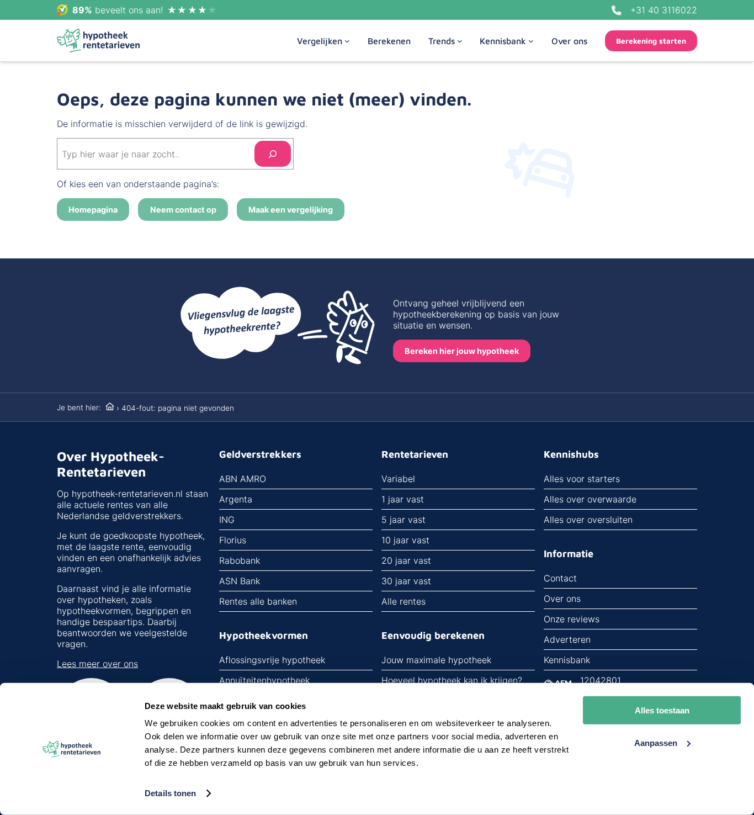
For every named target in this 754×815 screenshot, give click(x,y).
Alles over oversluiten (588, 519)
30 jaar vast (406, 580)
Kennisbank (567, 659)
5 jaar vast (403, 519)
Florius (232, 540)
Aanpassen (655, 742)
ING (227, 519)
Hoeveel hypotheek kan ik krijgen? (451, 680)
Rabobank (239, 560)
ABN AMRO (242, 478)
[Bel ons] (617, 10)
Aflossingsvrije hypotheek (272, 659)
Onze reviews (571, 619)
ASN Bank (239, 580)
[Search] (272, 154)
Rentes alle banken (258, 601)
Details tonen (170, 793)
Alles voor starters (582, 478)
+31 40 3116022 (663, 9)
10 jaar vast (405, 540)
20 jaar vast (406, 560)
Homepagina (93, 209)
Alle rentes (403, 601)
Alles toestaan (662, 710)
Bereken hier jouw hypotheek (462, 351)
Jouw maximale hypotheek (436, 659)
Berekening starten (651, 40)
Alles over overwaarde (590, 499)
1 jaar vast (402, 499)
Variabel (398, 478)
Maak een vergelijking (290, 209)
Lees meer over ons (97, 663)
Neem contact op (183, 209)
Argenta (235, 499)
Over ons (562, 598)
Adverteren (567, 639)
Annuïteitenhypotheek (264, 680)
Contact (560, 578)
